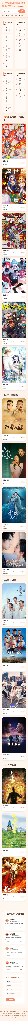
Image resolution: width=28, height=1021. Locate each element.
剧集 (12, 15)
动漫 (16, 15)
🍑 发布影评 (10, 999)
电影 (7, 15)
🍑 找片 (21, 11)
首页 (3, 15)
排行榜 (21, 15)
